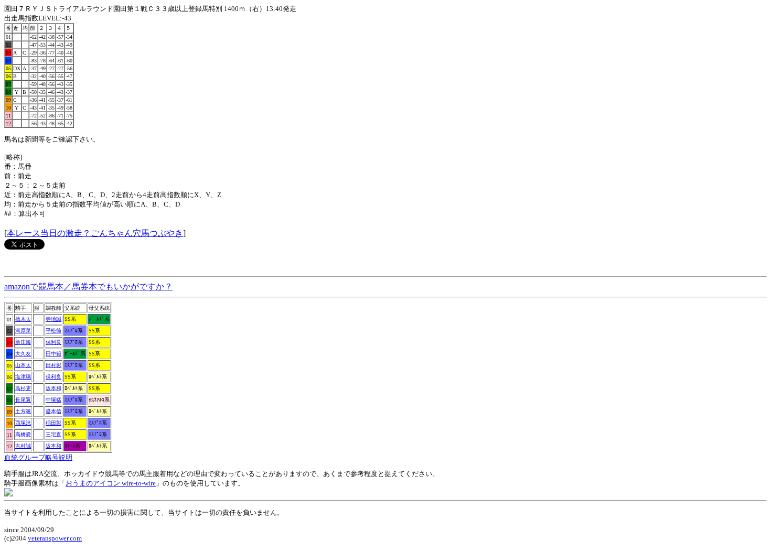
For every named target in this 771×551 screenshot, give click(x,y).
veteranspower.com (55, 538)
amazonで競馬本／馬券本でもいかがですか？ (88, 286)
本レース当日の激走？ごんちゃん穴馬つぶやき (95, 233)
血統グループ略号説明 (38, 457)
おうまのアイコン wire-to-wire (111, 483)
